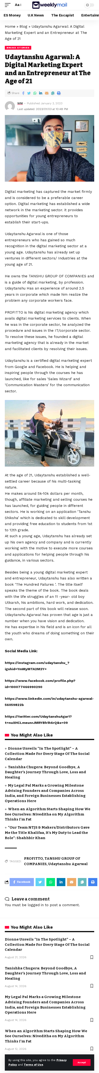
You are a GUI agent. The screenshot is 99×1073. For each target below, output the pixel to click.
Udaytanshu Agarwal (68, 864)
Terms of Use (33, 1064)
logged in (36, 905)
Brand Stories (18, 47)
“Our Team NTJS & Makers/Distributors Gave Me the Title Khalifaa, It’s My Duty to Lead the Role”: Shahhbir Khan (47, 832)
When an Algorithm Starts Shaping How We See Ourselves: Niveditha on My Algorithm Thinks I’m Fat (47, 814)
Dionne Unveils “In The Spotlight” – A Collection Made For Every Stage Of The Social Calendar (47, 753)
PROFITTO (33, 858)
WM (20, 103)
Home (10, 26)
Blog (23, 26)
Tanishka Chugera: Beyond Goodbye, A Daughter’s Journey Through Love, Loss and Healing (45, 772)
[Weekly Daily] (50, 5)
